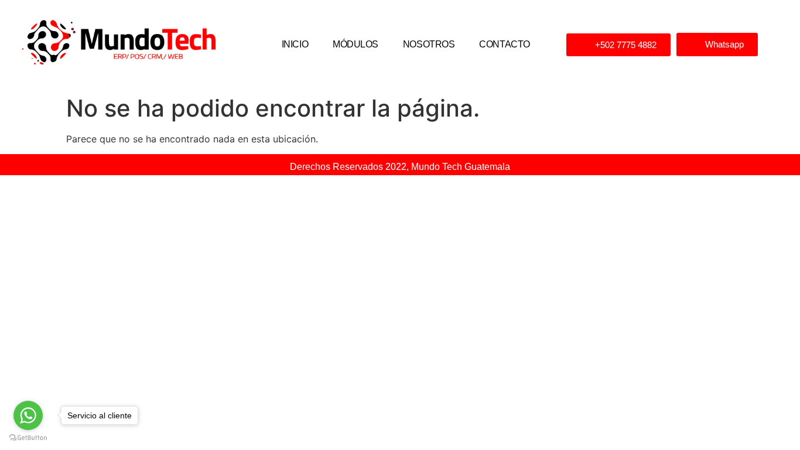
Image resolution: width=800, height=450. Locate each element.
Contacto (504, 44)
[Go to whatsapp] (28, 415)
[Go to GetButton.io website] (28, 438)
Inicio (295, 44)
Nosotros (428, 44)
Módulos (355, 44)
